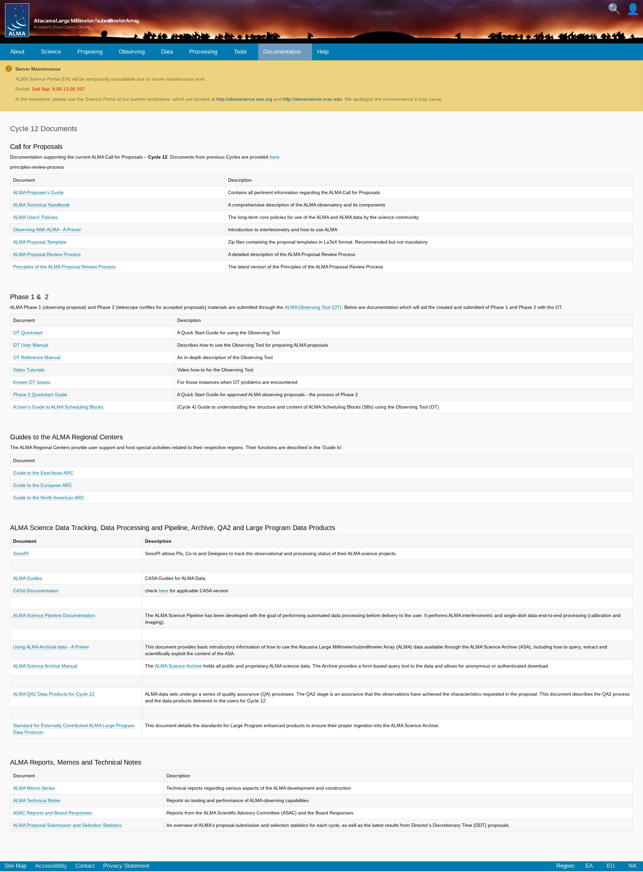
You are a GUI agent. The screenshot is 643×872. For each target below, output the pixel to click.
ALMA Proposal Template (39, 242)
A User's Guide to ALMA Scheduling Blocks (58, 407)
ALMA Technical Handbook (41, 204)
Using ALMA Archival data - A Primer (51, 646)
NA (632, 866)
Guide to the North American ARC (48, 497)
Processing (203, 52)
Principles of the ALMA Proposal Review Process (64, 266)
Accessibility (51, 866)
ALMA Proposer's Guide (38, 192)
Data (167, 52)
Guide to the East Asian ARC (43, 472)
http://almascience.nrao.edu (312, 99)
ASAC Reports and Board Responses (52, 812)
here (274, 157)
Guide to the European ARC (42, 485)
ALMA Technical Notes (36, 800)
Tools (240, 52)
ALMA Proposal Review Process (47, 254)
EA (589, 866)
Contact (85, 866)
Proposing (89, 52)
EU (611, 866)
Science (51, 52)
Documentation (282, 52)
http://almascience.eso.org (244, 99)
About (17, 52)
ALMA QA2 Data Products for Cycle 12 (54, 694)
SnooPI (20, 553)
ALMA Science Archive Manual (45, 666)
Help (323, 52)
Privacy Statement (126, 866)
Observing (132, 52)
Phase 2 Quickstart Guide (40, 394)
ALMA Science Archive (178, 666)
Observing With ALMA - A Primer (47, 229)
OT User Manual (30, 345)
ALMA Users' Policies (35, 217)
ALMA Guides (27, 578)
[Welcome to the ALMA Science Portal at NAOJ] (75, 20)
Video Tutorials (29, 369)
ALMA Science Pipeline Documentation (54, 615)
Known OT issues (31, 382)
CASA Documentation (36, 590)
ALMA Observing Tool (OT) (313, 307)
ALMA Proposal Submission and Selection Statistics (67, 825)
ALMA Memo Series (34, 788)
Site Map (15, 866)
